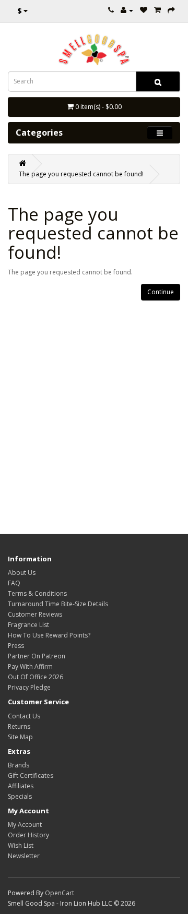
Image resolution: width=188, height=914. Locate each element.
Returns (19, 726)
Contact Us (24, 716)
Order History (28, 835)
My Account (25, 824)
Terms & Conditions (37, 593)
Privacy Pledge (29, 687)
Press (16, 645)
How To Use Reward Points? (49, 635)
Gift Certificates (30, 775)
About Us (22, 572)
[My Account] (127, 10)
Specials (20, 796)
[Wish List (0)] (143, 10)
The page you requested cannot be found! (81, 174)
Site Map (20, 736)
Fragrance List (28, 624)
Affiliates (20, 785)
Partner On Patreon (36, 656)
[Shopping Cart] (157, 10)
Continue (160, 291)
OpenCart (59, 892)
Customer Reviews (35, 614)
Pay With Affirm (30, 666)
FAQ (14, 583)
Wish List (20, 845)
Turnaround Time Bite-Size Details (58, 603)
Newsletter (24, 855)
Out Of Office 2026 (35, 676)
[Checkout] (171, 10)
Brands (18, 765)
